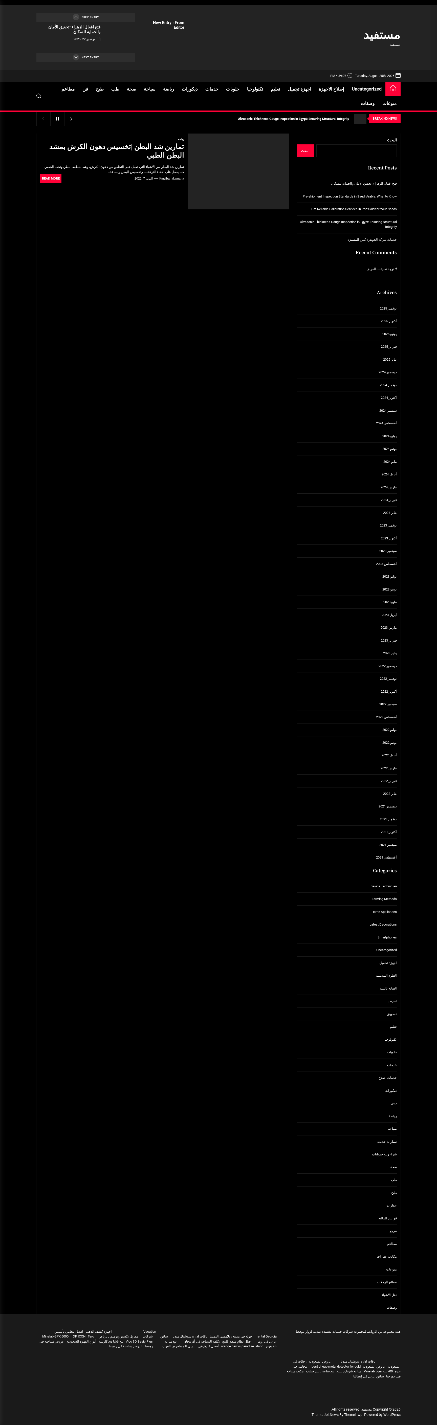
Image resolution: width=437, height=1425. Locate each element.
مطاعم (68, 89)
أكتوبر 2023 (389, 538)
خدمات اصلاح (388, 1078)
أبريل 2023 (389, 615)
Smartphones (387, 937)
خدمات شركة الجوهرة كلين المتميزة (372, 240)
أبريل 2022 (389, 755)
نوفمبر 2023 (388, 525)
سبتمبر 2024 (388, 410)
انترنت (392, 1001)
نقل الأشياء (389, 1295)
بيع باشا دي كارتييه (111, 1341)
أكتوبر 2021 (389, 832)
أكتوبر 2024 (389, 398)
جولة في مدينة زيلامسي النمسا (231, 1336)
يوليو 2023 (389, 576)
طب (115, 89)
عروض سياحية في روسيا (126, 1346)
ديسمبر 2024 (388, 372)
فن (85, 89)
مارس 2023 (389, 627)
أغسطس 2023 (386, 564)
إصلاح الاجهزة (331, 89)
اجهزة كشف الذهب (98, 1331)
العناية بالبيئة (388, 988)
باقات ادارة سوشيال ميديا (358, 1361)
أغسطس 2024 (386, 423)
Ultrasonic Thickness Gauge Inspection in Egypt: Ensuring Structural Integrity (348, 224)
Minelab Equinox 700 (378, 1371)
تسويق (392, 1014)
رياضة (168, 89)
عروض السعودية (320, 1361)
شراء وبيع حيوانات (384, 1154)
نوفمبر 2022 (388, 679)
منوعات (389, 103)
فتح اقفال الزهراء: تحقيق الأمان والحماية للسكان (74, 29)
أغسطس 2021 (386, 857)
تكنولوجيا (255, 89)
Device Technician (383, 886)
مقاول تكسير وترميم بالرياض (118, 1336)
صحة (131, 89)
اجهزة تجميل (299, 89)
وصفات (368, 103)
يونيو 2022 (389, 742)
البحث (392, 140)
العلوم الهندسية (386, 975)
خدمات (212, 89)
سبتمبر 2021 (388, 845)
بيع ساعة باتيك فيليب (320, 1371)
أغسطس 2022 (386, 717)
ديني (393, 1103)
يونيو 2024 (389, 449)
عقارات (391, 1205)
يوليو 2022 (389, 730)
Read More (51, 178)
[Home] (393, 89)
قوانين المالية (387, 1218)
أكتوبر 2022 (389, 691)
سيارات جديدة (387, 1142)
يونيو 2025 (389, 334)
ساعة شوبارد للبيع (349, 1371)
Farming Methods (384, 899)
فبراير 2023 (389, 640)
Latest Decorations (383, 924)
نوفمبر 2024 (388, 385)
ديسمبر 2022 (388, 666)
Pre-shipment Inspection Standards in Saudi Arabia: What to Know (350, 196)
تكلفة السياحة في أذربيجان (202, 1341)
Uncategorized (367, 89)
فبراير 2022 (389, 781)
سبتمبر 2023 (388, 551)
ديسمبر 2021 (388, 806)
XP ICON (79, 1336)
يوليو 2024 (389, 436)
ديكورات (190, 89)
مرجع (393, 1231)
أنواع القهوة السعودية (81, 1341)
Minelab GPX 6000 (55, 1336)
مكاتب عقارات (387, 1256)
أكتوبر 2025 (389, 321)
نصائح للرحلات (387, 1282)
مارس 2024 (389, 487)
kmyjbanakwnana (171, 178)
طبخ (100, 89)
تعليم (275, 89)
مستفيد (382, 34)
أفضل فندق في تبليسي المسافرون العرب (190, 1346)
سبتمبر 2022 (388, 704)
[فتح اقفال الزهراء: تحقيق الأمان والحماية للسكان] (119, 37)
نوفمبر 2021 (388, 819)
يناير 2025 (390, 359)
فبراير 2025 (389, 346)
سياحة (150, 89)
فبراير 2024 (389, 500)
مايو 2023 (390, 602)
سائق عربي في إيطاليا (368, 1376)
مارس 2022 (389, 768)
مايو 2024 (390, 462)
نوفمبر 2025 (388, 308)
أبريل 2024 (389, 474)
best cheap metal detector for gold (336, 1366)
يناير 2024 (390, 513)
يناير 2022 (390, 794)
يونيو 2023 (389, 589)
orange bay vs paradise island (242, 1346)
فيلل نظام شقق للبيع (236, 1341)
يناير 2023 (390, 653)
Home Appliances (384, 912)
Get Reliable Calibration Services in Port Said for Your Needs (354, 209)
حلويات (232, 89)
